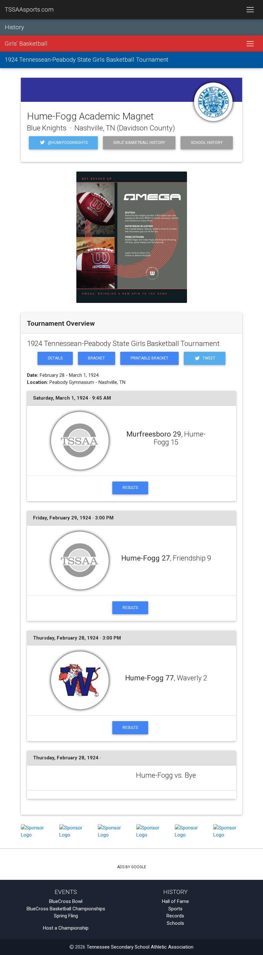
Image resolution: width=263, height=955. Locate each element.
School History (207, 142)
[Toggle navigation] (250, 9)
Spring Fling (66, 916)
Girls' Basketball (26, 43)
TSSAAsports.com (29, 9)
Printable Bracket (149, 358)
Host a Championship (66, 928)
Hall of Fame (175, 901)
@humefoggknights (67, 142)
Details (55, 358)
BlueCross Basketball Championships (66, 909)
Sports (175, 909)
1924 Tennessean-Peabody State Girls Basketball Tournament (86, 59)
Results (130, 487)
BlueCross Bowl (65, 901)
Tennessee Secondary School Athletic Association (140, 947)
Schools (175, 923)
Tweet (208, 358)
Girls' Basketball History (139, 142)
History (14, 27)
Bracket (96, 358)
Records (175, 916)
